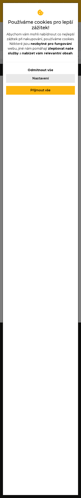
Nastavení (40, 78)
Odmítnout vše (40, 70)
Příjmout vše (40, 90)
